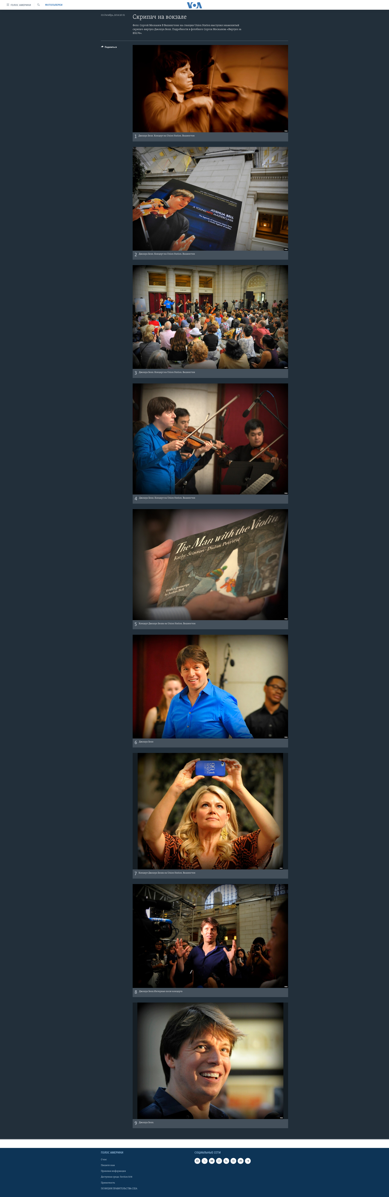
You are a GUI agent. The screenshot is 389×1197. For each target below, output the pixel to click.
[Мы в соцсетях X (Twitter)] (204, 1161)
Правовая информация (113, 1171)
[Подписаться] (240, 1161)
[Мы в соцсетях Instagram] (219, 1161)
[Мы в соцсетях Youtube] (212, 1161)
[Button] (109, 48)
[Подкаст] (233, 1161)
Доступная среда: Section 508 (116, 1177)
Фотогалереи (53, 5)
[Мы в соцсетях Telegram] (248, 1161)
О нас (104, 1160)
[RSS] (226, 1161)
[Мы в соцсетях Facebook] (197, 1161)
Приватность (108, 1183)
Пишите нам (108, 1165)
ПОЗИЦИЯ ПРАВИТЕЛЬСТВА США (119, 1188)
